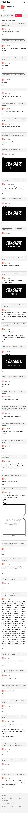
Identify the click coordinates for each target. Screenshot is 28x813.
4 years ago (7, 492)
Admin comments (5, 57)
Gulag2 (21, 670)
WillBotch (18, 257)
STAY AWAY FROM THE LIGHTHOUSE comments (13, 39)
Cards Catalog (20, 489)
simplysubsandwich (19, 456)
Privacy (20, 806)
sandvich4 (4, 135)
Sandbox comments (6, 685)
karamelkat (17, 423)
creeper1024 (23, 578)
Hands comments (5, 423)
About (3, 798)
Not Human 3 (18, 57)
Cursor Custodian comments (8, 743)
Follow (19, 16)
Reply (3, 34)
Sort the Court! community (8, 406)
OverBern (19, 304)
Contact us (5, 800)
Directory (4, 806)
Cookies (3, 809)
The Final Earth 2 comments (8, 558)
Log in (24, 2)
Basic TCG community (6, 489)
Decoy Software (9, 40)
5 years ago (7, 764)
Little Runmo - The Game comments (10, 134)
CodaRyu (17, 440)
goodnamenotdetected (21, 685)
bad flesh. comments (6, 257)
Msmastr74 (19, 149)
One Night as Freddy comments (9, 23)
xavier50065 (18, 103)
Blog (20, 798)
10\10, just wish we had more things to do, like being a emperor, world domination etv (14, 408)
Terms (11, 806)
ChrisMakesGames (6, 745)
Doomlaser (19, 179)
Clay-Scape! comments (7, 391)
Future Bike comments (7, 149)
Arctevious (19, 376)
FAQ (11, 798)
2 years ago (7, 29)
